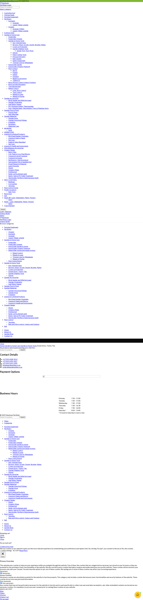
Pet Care (11, 140)
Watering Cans (13, 126)
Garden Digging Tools (20, 49)
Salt (5, 196)
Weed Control (13, 88)
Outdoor (16, 76)
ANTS (15, 71)
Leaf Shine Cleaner (14, 104)
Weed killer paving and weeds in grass (21, 250)
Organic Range (9, 150)
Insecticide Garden (15, 65)
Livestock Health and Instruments (16, 146)
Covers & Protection (20, 47)
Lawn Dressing (13, 166)
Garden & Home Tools (16, 41)
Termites (11, 186)
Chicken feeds (9, 15)
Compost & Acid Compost (17, 156)
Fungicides (12, 37)
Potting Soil (12, 172)
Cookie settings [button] (6, 550)
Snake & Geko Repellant (17, 142)
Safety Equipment (19, 61)
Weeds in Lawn (18, 94)
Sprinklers (12, 124)
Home (2, 346)
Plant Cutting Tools (19, 55)
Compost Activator (15, 158)
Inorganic (11, 21)
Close (2, 344)
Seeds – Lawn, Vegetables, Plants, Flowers (19, 202)
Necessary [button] (4, 571)
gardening (7, 128)
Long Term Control (19, 90)
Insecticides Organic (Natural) (19, 67)
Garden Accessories (11, 98)
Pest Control (12, 69)
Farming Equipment (11, 17)
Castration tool (9, 13)
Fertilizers (7, 19)
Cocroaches (12, 184)
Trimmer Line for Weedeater (23, 63)
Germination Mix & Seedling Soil (19, 162)
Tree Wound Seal (14, 86)
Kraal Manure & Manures (17, 164)
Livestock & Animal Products (14, 134)
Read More (23, 550)
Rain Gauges (17, 59)
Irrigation (11, 122)
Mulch (10, 168)
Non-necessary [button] (5, 581)
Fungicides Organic (15, 39)
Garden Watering (10, 116)
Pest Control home (15, 261)
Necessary (6, 573)
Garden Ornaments (15, 102)
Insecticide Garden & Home (18, 246)
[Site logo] (8, 5)
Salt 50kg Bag (13, 114)
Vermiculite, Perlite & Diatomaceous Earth (23, 178)
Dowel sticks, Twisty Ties (17, 271)
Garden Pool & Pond (11, 110)
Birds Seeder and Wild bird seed (19, 100)
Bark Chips (12, 152)
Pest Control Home (11, 188)
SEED (10, 200)
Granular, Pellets (18, 29)
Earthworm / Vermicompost (18, 160)
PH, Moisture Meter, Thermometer (21, 106)
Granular (16, 23)
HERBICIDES (9, 132)
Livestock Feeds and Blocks (18, 301)
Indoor (15, 74)
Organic (11, 27)
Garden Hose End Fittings (17, 120)
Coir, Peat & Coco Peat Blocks (19, 154)
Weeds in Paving (18, 96)
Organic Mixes (13, 170)
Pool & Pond (12, 112)
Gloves (15, 53)
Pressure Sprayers (19, 57)
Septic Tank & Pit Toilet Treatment (20, 176)
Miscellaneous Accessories (14, 148)
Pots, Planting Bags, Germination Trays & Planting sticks (28, 108)
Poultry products (10, 190)
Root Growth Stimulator (17, 84)
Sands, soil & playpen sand (17, 174)
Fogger (15, 72)
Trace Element (9, 206)
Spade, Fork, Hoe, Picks (25, 51)
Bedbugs (11, 182)
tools (10, 130)
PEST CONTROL (10, 180)
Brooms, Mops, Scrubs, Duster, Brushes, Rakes (29, 45)
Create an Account (6, 547)
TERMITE (16, 80)
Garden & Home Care (12, 35)
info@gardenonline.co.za (9, 1)
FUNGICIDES (9, 33)
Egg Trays (12, 192)
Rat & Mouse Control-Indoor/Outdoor (22, 82)
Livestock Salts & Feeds (16, 138)
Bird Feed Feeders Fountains (18, 136)
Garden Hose (13, 118)
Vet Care (11, 144)
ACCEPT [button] (16, 550)
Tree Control (17, 92)
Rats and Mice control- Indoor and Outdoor (23, 324)
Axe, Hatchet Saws (19, 43)
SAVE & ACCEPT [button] (6, 589)
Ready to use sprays (20, 78)
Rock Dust (8, 194)
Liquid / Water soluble (20, 25)
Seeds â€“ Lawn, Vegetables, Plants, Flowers (20, 198)
